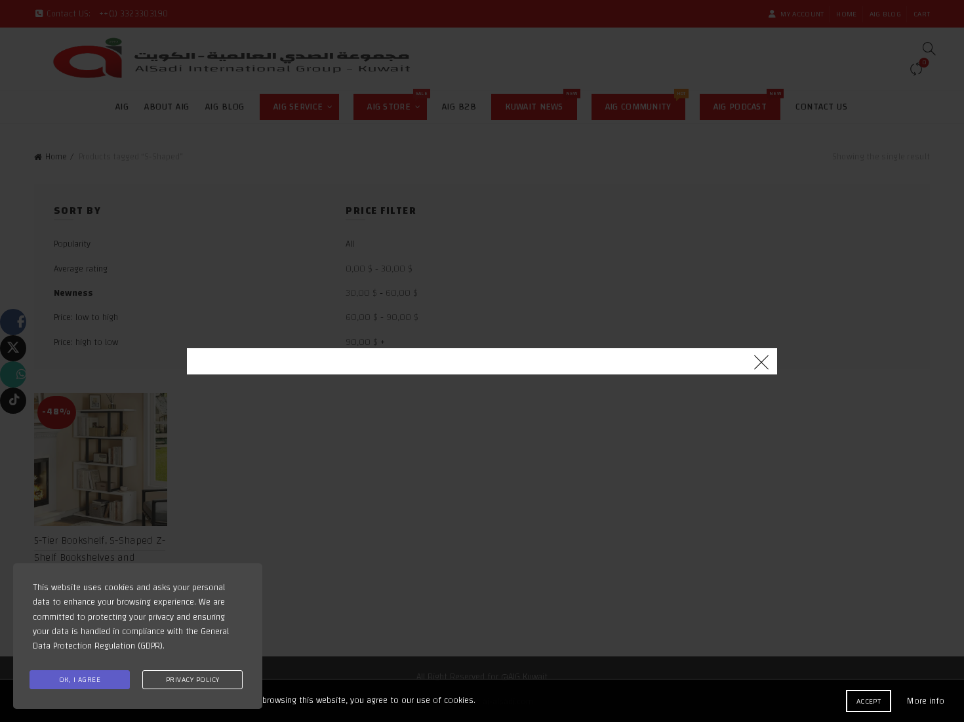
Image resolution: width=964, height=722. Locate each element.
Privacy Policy (193, 679)
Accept (868, 701)
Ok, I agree (80, 679)
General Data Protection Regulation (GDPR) (131, 638)
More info (925, 701)
